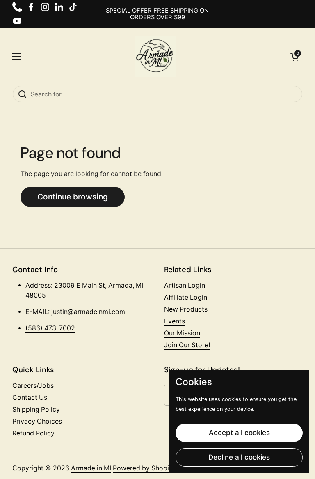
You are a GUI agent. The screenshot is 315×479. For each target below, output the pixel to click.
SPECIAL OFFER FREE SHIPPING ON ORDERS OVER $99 (157, 14)
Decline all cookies (239, 457)
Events (174, 321)
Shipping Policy (36, 409)
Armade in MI (91, 468)
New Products (186, 309)
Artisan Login (184, 285)
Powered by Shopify (144, 468)
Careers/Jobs (33, 386)
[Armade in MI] (155, 56)
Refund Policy (33, 433)
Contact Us (29, 397)
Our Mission (182, 333)
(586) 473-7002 (50, 328)
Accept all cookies (239, 433)
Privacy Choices (37, 421)
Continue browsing (72, 197)
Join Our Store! (187, 345)
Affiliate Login (185, 297)
